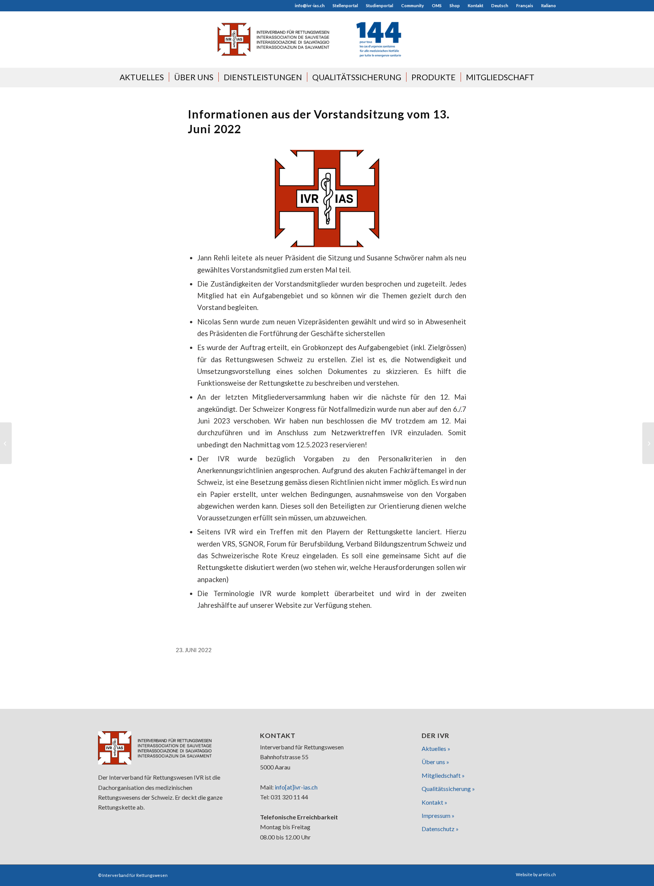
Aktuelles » (436, 748)
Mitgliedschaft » (443, 775)
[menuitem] (310, 6)
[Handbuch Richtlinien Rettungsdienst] (648, 443)
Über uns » (435, 761)
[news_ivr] (327, 198)
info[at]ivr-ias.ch (296, 787)
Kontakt (475, 5)
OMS (437, 5)
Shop (455, 5)
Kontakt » (434, 802)
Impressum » (438, 815)
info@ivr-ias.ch (310, 5)
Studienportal (379, 5)
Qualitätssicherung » (448, 788)
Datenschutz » (440, 828)
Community (412, 5)
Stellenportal (345, 5)
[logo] (327, 39)
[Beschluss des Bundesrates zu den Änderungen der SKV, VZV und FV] (6, 443)
